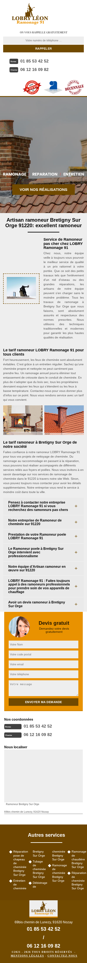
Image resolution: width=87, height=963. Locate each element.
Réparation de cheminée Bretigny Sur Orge (78, 880)
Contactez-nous (62, 955)
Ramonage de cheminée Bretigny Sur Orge (58, 873)
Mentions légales (27, 955)
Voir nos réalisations (43, 189)
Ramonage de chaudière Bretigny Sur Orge (78, 859)
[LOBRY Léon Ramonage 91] (30, 13)
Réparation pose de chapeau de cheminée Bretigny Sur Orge (19, 863)
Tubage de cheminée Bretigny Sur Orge (39, 869)
